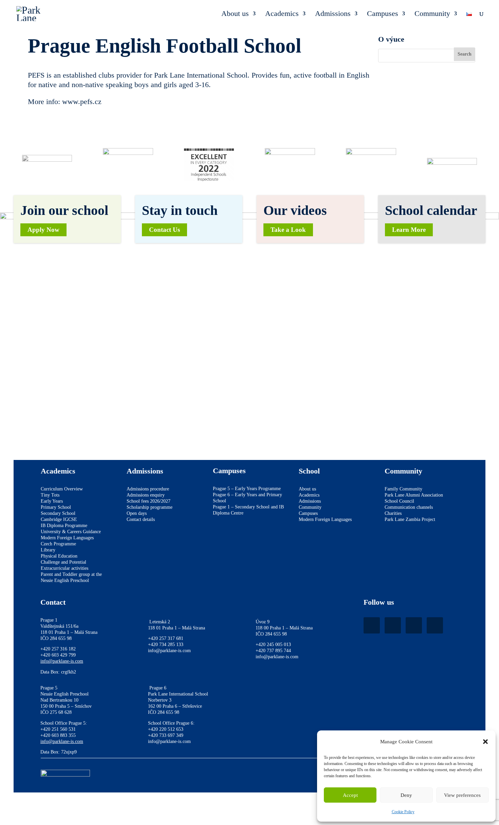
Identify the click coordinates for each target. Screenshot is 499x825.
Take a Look (288, 229)
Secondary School (58, 513)
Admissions (333, 14)
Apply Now (43, 229)
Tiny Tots (50, 495)
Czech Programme (58, 543)
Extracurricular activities (64, 568)
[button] (485, 741)
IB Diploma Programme (64, 525)
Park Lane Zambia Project (410, 519)
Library (48, 549)
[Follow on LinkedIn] (414, 625)
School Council (399, 501)
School (309, 471)
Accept (350, 795)
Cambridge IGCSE (59, 519)
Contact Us (164, 229)
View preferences (462, 795)
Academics (282, 14)
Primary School (56, 507)
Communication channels (409, 507)
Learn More (409, 229)
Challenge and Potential (63, 562)
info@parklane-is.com (61, 661)
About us (235, 14)
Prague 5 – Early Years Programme (247, 488)
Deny (406, 795)
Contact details (141, 519)
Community (432, 14)
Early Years (52, 501)
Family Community (403, 488)
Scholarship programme (149, 507)
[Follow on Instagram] (393, 625)
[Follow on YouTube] (435, 625)
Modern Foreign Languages (67, 537)
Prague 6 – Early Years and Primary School (247, 497)
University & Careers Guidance (71, 531)
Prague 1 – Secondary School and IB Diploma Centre (248, 510)
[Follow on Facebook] (372, 625)
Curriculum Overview (62, 488)
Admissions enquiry (146, 495)
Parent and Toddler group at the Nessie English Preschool (71, 577)
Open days (137, 513)
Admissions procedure (148, 488)
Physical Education (59, 556)
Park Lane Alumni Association (414, 495)
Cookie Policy (403, 811)
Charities (393, 513)
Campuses (382, 14)
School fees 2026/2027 (148, 501)
